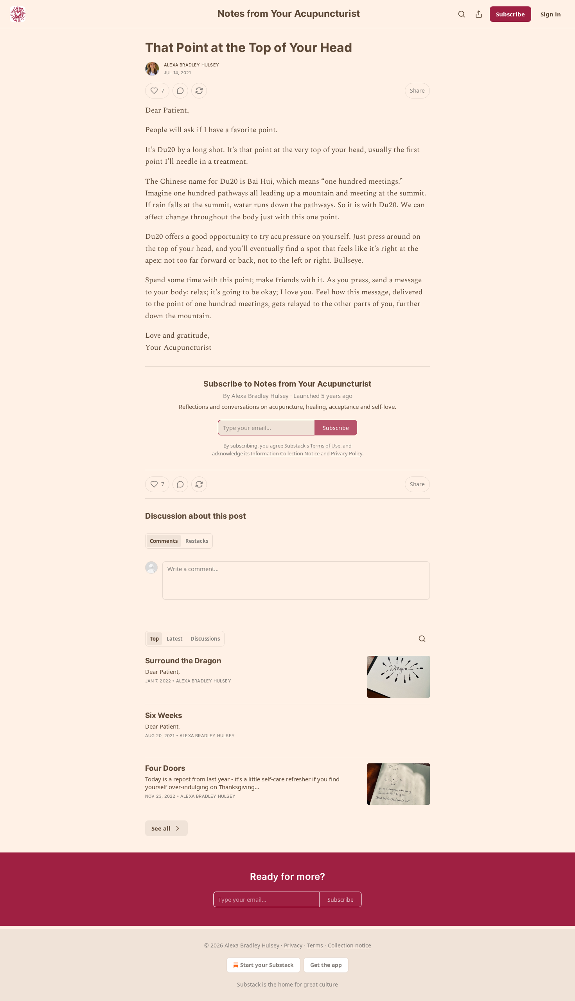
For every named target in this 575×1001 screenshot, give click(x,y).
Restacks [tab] (196, 540)
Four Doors (165, 768)
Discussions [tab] (205, 638)
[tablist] (179, 541)
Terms (315, 945)
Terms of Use (325, 445)
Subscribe (510, 14)
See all (161, 828)
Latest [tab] (175, 638)
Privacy (293, 945)
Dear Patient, (162, 671)
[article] (287, 677)
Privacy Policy (346, 453)
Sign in (551, 14)
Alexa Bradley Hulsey (191, 65)
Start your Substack (267, 965)
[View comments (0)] (180, 90)
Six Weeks (163, 715)
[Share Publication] (479, 14)
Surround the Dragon (183, 660)
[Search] (461, 14)
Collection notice (349, 945)
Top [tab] (154, 638)
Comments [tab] (164, 540)
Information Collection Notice (285, 453)
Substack (249, 984)
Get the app (326, 965)
